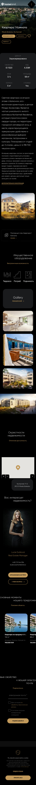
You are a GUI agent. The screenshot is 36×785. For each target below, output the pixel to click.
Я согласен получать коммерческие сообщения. (18, 713)
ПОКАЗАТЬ (4, 231)
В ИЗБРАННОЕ (29, 36)
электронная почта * (18, 695)
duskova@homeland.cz (18, 565)
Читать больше (24, 766)
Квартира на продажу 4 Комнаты (13, 616)
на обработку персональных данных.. (19, 705)
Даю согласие (19, 705)
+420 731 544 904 (18, 562)
